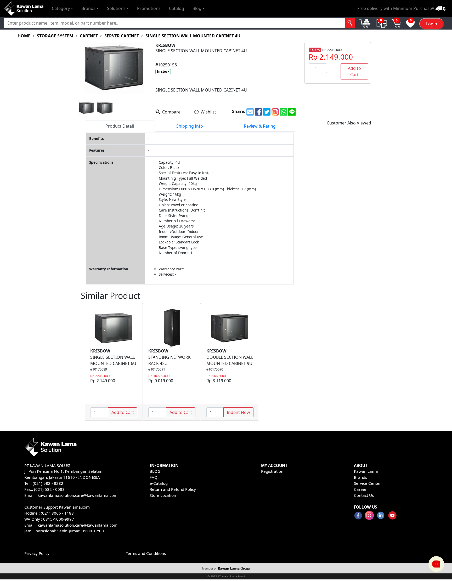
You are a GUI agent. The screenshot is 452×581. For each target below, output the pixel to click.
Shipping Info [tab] (189, 126)
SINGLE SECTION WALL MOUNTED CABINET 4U (192, 36)
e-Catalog (159, 483)
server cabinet (121, 36)
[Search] (350, 23)
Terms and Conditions (146, 553)
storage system (55, 36)
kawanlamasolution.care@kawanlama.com (77, 495)
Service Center (367, 483)
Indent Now (238, 412)
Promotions (149, 8)
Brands (360, 477)
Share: (238, 111)
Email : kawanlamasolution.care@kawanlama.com (70, 525)
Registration (272, 471)
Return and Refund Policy (173, 489)
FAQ (153, 477)
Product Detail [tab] (119, 126)
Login (431, 24)
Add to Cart (354, 71)
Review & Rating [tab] (260, 126)
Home (24, 36)
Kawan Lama (366, 471)
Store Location (163, 495)
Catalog (176, 8)
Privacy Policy (36, 553)
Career (360, 489)
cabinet (89, 36)
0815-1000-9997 (58, 519)
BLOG (155, 471)
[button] (62, 8)
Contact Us (364, 495)
